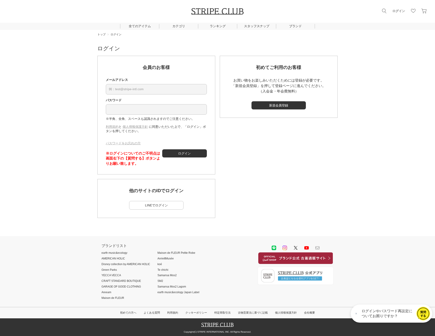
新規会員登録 (278, 105)
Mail (317, 247)
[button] (423, 313)
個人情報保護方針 (135, 126)
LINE (273, 247)
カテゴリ (178, 26)
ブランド (295, 26)
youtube (306, 247)
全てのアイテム (140, 26)
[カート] (424, 11)
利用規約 (112, 126)
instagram (284, 247)
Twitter (295, 247)
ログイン (398, 11)
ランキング (218, 26)
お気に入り (413, 11)
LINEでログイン (156, 205)
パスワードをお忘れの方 (123, 143)
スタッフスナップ (256, 26)
